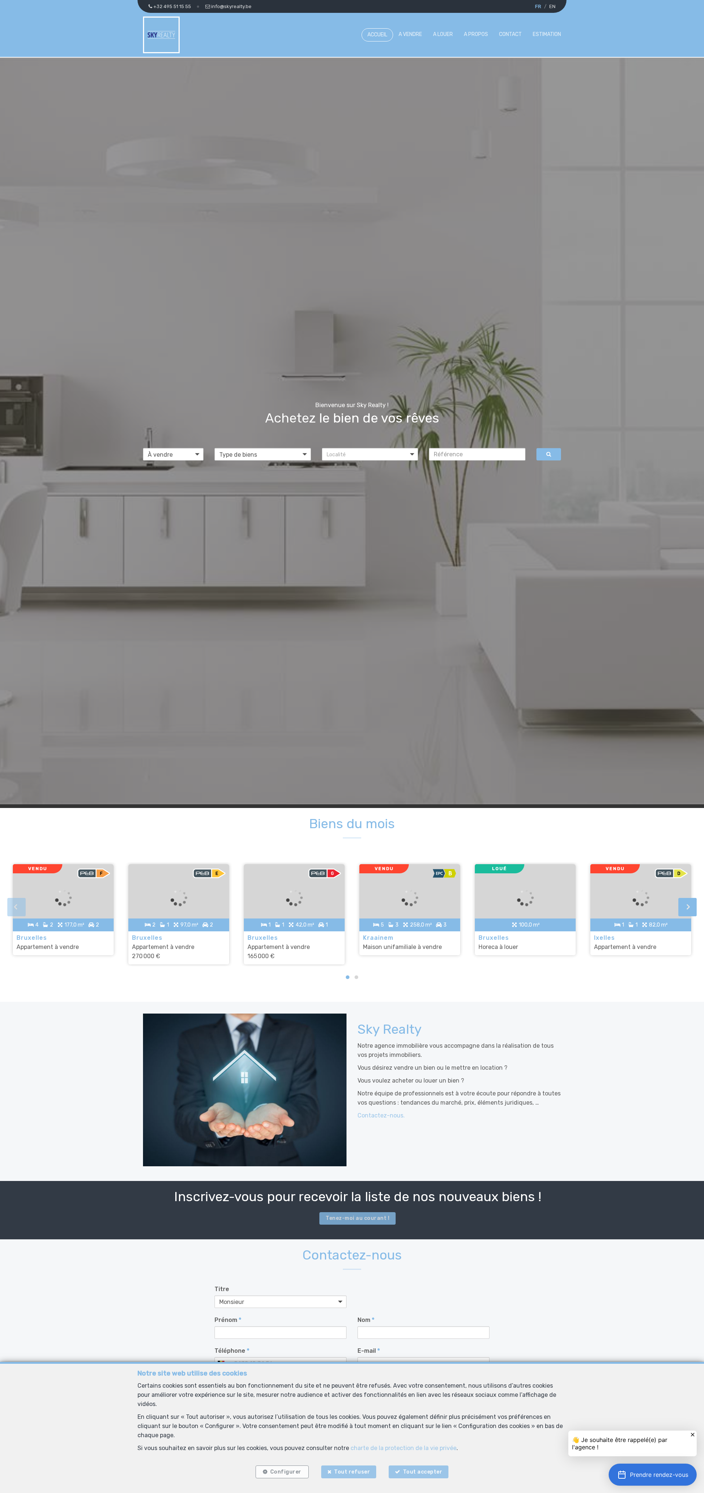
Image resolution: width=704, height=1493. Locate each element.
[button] (370, 454)
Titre (221, 1289)
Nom (366, 1319)
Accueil (377, 35)
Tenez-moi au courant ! (357, 1218)
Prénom (227, 1319)
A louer (443, 34)
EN (552, 6)
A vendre (410, 34)
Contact (510, 34)
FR (538, 6)
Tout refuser (352, 1472)
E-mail (369, 1350)
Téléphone (231, 1350)
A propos (476, 34)
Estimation (547, 34)
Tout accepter (423, 1472)
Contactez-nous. (381, 1115)
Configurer (285, 1472)
